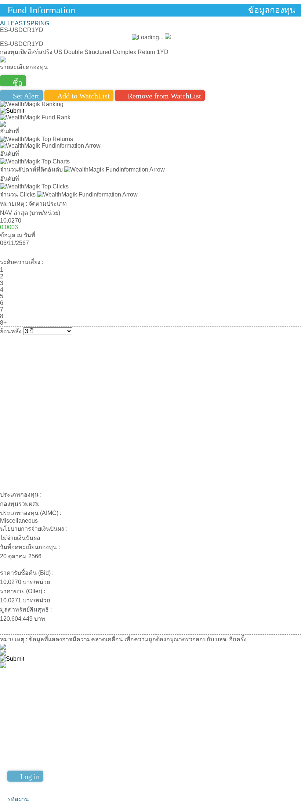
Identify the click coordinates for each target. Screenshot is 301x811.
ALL (5, 23)
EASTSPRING (30, 23)
